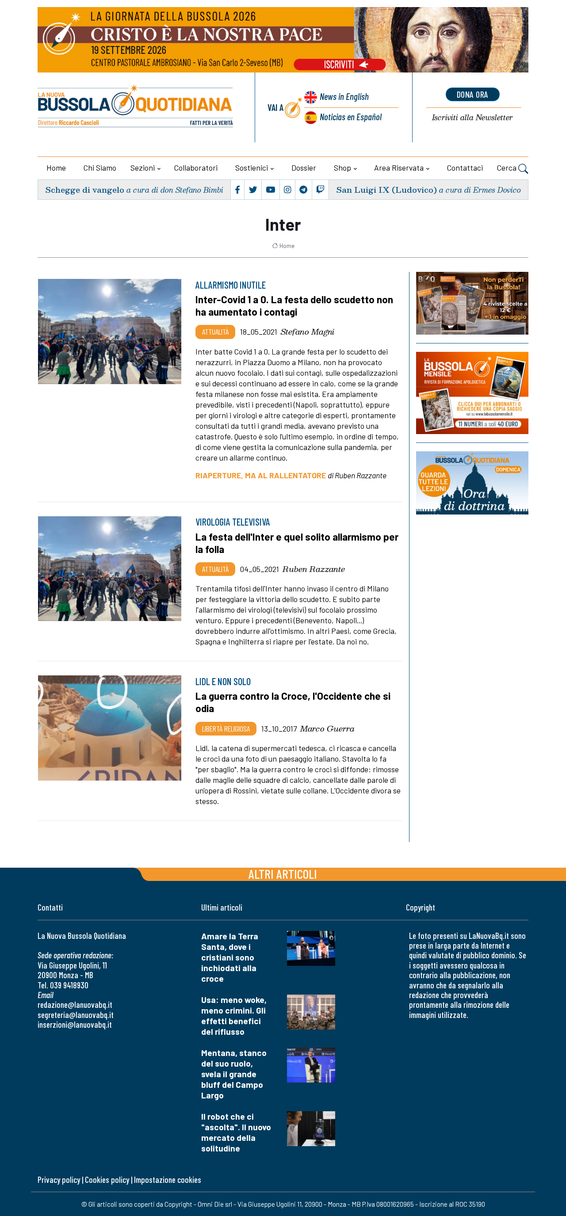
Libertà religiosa (226, 728)
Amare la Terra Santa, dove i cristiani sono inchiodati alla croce (229, 957)
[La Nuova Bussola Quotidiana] (136, 107)
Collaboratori (196, 167)
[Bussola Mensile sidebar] (472, 393)
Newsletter (472, 117)
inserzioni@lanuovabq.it (75, 1024)
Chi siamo (100, 167)
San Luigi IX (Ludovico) (386, 189)
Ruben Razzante (314, 569)
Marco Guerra (327, 728)
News (344, 96)
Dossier (303, 167)
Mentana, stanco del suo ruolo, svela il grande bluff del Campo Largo (234, 1074)
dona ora (473, 94)
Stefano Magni (307, 331)
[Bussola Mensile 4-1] (472, 303)
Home (56, 167)
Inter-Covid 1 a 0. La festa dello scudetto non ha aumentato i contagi (294, 305)
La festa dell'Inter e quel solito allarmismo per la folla (296, 542)
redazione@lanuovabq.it (75, 1004)
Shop (342, 167)
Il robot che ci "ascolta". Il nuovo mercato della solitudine (236, 1132)
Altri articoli (283, 873)
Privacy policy (59, 1179)
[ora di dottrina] (472, 482)
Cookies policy (107, 1179)
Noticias (351, 116)
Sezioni (142, 167)
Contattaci (465, 167)
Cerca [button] (507, 167)
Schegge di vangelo (84, 189)
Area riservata (399, 167)
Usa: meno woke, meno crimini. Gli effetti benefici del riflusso (234, 1016)
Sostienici (251, 167)
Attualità (215, 331)
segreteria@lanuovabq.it (76, 1015)
